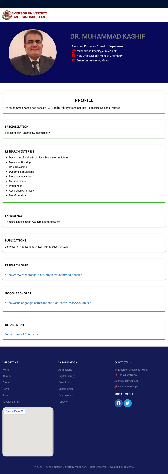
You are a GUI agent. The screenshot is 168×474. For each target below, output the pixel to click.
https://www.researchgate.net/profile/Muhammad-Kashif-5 (43, 275)
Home (5, 369)
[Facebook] (119, 403)
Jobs (5, 395)
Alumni (6, 376)
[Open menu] (7, 5)
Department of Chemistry (21, 334)
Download (64, 382)
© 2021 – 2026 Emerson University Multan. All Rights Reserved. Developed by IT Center (84, 466)
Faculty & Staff (11, 401)
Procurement (65, 395)
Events (6, 382)
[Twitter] (128, 403)
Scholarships (66, 388)
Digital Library (66, 376)
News (5, 388)
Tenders (63, 401)
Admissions (65, 369)
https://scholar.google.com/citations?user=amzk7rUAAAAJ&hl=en (48, 303)
